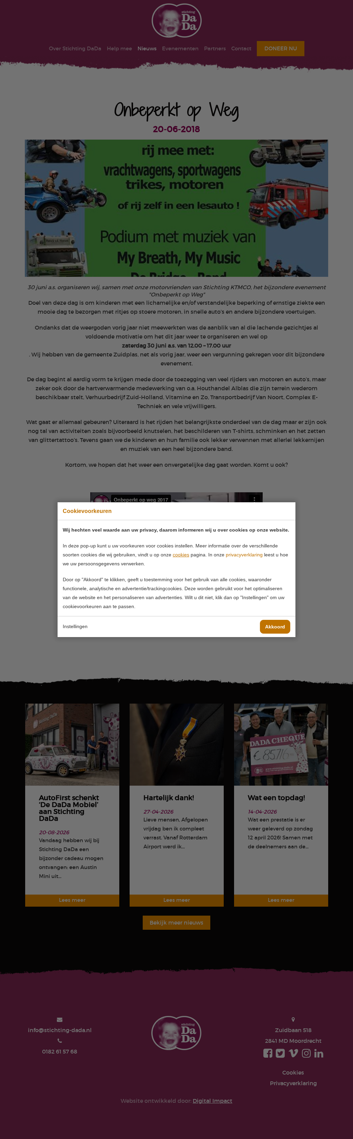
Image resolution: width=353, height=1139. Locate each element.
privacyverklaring (244, 554)
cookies (181, 554)
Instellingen (75, 626)
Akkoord (275, 626)
